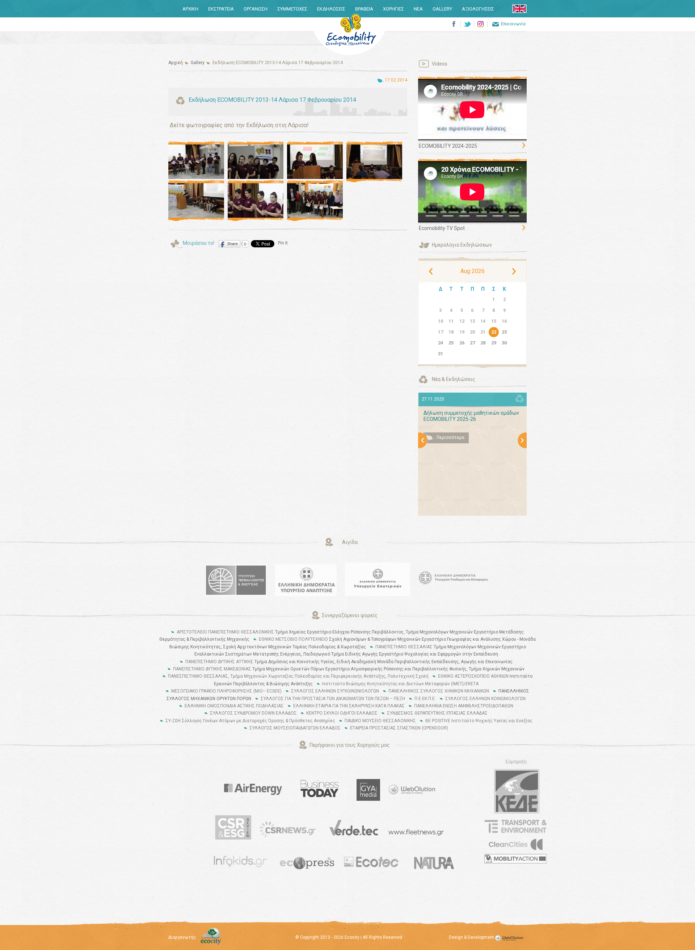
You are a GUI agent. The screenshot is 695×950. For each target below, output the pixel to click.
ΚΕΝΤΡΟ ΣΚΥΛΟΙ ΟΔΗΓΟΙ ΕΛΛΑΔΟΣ (342, 713)
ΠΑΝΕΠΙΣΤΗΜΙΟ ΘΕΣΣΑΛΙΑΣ (404, 646)
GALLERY (442, 9)
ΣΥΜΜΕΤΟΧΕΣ (292, 9)
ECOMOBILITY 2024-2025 (448, 146)
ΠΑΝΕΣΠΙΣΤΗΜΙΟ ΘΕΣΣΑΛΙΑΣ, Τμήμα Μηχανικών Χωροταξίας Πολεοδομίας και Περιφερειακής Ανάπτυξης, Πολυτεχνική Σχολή (298, 676)
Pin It (283, 243)
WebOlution (510, 938)
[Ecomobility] (351, 29)
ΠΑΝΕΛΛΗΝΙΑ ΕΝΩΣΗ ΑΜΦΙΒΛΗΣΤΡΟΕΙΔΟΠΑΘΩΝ (463, 705)
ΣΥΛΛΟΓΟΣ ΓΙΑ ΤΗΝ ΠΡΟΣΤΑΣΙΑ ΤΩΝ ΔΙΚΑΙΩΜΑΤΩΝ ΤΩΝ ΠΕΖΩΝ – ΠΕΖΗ (333, 698)
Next (522, 443)
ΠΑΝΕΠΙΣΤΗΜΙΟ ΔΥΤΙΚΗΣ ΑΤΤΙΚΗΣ (219, 661)
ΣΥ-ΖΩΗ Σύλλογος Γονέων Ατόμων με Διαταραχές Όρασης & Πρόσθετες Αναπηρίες (250, 720)
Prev (423, 443)
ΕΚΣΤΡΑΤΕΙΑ (221, 9)
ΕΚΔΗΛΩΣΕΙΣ (331, 9)
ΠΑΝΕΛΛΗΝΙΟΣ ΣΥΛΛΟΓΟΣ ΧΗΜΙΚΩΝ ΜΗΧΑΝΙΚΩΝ (438, 691)
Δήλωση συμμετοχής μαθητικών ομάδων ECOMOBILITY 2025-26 (471, 416)
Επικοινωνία (513, 23)
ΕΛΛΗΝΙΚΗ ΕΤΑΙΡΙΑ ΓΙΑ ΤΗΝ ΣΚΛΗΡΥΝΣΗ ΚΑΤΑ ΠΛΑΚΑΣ (349, 705)
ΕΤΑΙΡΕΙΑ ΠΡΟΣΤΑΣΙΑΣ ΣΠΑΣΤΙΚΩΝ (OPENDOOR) (399, 728)
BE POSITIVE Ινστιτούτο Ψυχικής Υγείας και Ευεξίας (478, 720)
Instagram (480, 24)
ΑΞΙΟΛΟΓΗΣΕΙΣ (478, 9)
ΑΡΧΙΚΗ (190, 9)
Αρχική (175, 62)
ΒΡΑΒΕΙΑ (364, 9)
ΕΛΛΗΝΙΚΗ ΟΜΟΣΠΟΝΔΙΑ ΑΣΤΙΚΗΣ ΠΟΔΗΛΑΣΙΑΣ (234, 705)
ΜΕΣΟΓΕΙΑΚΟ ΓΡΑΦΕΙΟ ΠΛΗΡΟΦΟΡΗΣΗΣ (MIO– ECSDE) (226, 691)
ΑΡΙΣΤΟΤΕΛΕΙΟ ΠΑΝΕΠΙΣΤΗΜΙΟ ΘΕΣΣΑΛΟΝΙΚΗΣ (225, 632)
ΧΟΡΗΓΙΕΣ (393, 9)
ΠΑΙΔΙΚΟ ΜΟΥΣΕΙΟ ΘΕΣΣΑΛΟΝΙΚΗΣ (380, 720)
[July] (432, 271)
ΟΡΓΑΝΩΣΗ (256, 9)
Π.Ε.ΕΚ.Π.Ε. (425, 698)
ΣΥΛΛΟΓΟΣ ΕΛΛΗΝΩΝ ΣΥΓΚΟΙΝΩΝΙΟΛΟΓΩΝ (335, 691)
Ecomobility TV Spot (442, 228)
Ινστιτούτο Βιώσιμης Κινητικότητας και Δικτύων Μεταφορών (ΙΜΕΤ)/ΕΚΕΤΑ (400, 683)
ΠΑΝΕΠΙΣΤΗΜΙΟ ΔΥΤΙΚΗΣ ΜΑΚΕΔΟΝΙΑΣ (212, 668)
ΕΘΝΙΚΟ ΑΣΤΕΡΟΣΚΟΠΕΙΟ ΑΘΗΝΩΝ (473, 676)
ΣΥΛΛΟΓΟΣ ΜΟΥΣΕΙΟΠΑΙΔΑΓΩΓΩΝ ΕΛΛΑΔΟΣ (295, 728)
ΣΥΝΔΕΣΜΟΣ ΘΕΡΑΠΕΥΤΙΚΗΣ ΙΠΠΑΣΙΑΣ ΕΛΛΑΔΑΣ (437, 713)
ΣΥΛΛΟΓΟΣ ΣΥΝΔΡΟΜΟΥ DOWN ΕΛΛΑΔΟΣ (253, 713)
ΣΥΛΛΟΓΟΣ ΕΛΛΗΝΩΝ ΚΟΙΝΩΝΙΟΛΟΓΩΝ (485, 698)
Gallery (198, 62)
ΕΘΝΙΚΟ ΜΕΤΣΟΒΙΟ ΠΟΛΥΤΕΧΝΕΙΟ (293, 639)
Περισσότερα (450, 437)
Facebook (453, 24)
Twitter (467, 24)
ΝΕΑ (418, 9)
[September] (513, 271)
